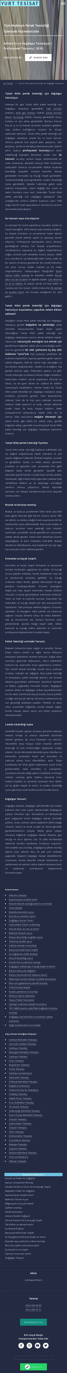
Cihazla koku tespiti (19, 987)
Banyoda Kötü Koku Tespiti (23, 949)
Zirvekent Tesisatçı (19, 1106)
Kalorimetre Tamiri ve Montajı (24, 924)
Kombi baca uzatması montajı (25, 962)
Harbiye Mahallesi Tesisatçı (23, 1039)
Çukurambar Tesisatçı (20, 1123)
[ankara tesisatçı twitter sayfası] (45, 1345)
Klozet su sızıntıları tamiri (22, 916)
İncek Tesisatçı (17, 1069)
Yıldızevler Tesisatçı (19, 1077)
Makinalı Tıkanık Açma (20, 933)
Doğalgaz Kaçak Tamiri (21, 920)
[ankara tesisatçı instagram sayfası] (29, 1345)
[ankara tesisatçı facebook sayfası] (21, 1345)
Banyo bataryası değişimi (22, 970)
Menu (62, 3)
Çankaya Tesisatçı (18, 1048)
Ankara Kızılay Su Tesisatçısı (23, 1089)
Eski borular (54, 108)
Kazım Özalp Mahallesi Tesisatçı (25, 1115)
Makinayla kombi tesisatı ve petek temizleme (32, 979)
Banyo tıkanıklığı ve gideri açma (26, 937)
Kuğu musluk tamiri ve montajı (25, 1025)
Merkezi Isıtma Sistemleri (22, 995)
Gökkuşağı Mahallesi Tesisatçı (24, 1110)
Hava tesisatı (15, 907)
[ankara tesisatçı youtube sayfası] (37, 1345)
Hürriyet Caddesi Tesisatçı (22, 1043)
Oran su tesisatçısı (18, 1156)
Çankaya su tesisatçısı (20, 1073)
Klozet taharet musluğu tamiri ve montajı (30, 903)
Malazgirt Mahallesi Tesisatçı (24, 1052)
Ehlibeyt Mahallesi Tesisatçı (23, 1081)
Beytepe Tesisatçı (18, 1144)
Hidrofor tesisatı (17, 895)
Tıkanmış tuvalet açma (20, 941)
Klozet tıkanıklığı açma (21, 958)
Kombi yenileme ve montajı (23, 991)
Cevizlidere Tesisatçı (19, 1140)
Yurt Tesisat (8, 83)
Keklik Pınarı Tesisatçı (20, 1098)
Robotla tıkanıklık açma (21, 912)
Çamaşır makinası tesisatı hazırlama (28, 1004)
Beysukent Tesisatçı (19, 1064)
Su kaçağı (18, 117)
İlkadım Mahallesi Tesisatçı (23, 1152)
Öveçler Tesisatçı (18, 1119)
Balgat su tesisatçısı (19, 1085)
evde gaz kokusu (25, 112)
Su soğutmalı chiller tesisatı (23, 954)
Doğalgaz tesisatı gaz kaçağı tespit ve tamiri (32, 966)
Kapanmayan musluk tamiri (23, 899)
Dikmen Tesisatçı (18, 1161)
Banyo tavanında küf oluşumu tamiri (28, 974)
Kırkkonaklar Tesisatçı (20, 1135)
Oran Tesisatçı (16, 1060)
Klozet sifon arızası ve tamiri (24, 928)
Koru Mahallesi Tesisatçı (21, 1102)
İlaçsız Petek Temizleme (21, 1000)
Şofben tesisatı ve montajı (23, 945)
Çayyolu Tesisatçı (18, 1148)
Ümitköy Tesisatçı (18, 1094)
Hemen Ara (41, 57)
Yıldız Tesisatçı (16, 1131)
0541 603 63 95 (33, 1305)
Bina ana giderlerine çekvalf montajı (28, 983)
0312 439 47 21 (33, 1309)
